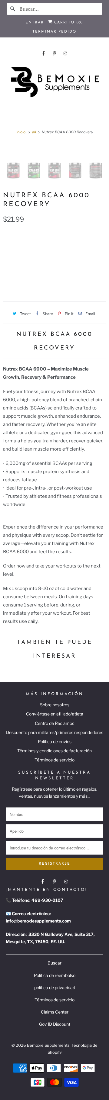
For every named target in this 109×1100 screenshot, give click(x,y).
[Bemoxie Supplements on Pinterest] (54, 53)
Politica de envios (54, 741)
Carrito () (67, 22)
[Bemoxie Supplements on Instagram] (65, 53)
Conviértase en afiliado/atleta (54, 713)
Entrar (34, 22)
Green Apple (57, 247)
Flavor (9, 234)
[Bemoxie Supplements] (54, 82)
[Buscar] (13, 9)
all (34, 132)
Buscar (54, 962)
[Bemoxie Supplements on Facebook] (44, 53)
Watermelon (21, 261)
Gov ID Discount (54, 1024)
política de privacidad (54, 987)
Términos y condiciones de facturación (54, 750)
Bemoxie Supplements (48, 1045)
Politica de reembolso (54, 975)
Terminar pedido (54, 31)
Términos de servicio (54, 759)
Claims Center (54, 1011)
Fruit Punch (19, 247)
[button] (54, 281)
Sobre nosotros (54, 704)
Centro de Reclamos (54, 723)
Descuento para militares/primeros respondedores (54, 732)
